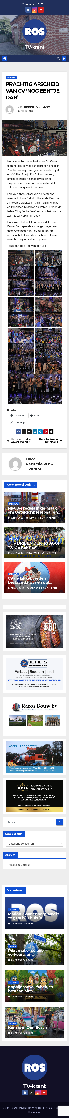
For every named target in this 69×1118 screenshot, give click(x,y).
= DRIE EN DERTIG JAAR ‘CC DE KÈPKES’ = (33, 545)
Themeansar (34, 1112)
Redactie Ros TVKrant (42, 518)
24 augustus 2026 (22, 1033)
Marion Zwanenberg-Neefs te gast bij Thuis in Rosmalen (33, 918)
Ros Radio (13, 910)
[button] (58, 58)
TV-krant (34, 47)
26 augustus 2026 (22, 923)
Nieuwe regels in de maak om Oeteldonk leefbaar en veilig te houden (33, 512)
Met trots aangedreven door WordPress (23, 1107)
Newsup (57, 1107)
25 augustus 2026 (22, 996)
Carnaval (11, 78)
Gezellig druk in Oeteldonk (48, 441)
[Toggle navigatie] (32, 58)
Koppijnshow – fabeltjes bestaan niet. (30, 989)
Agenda (12, 1023)
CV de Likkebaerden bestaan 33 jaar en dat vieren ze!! (28, 582)
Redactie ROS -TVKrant (37, 106)
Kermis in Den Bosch (27, 1027)
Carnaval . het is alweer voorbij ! (21, 441)
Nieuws (12, 946)
